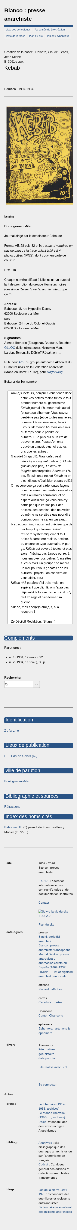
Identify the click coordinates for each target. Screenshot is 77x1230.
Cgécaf (43, 1164)
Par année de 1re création (49, 29)
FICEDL (43, 880)
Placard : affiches (50, 989)
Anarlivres (45, 1142)
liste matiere (46, 1049)
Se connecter (47, 1084)
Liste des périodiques (18, 29)
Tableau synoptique (58, 36)
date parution (47, 1058)
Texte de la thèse (15, 36)
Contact (43, 902)
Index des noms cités (28, 816)
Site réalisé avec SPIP (53, 1067)
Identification (18, 719)
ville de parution (22, 770)
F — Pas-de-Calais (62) (20, 756)
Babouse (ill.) (13, 827)
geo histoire (46, 1054)
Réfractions (12, 806)
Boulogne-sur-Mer (17, 781)
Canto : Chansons (50, 1015)
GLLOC (9, 347)
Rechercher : (14, 677)
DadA (42, 1121)
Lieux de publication (26, 745)
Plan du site (36, 36)
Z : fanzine (11, 730)
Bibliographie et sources (31, 796)
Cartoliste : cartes (50, 1002)
